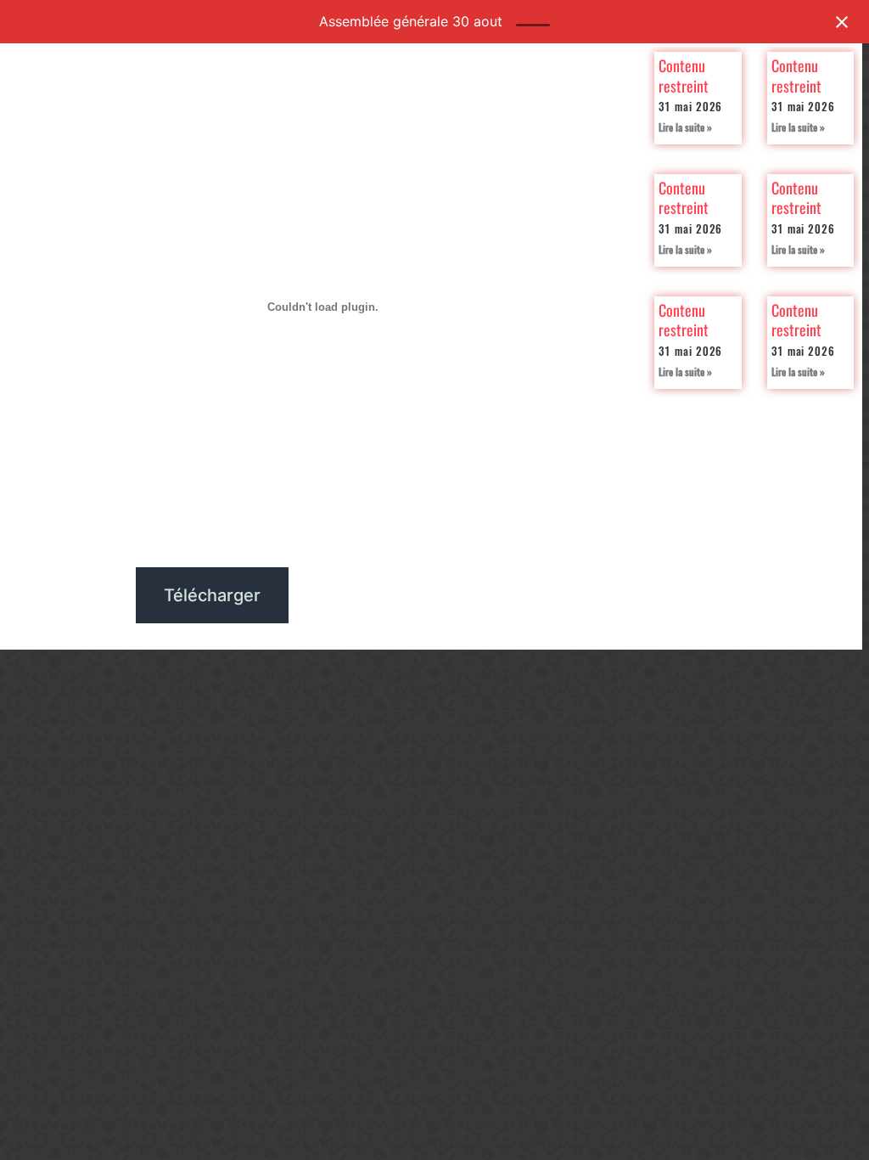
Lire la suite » (685, 127)
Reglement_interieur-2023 (65, 596)
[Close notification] (842, 22)
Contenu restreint (684, 75)
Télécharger (212, 595)
